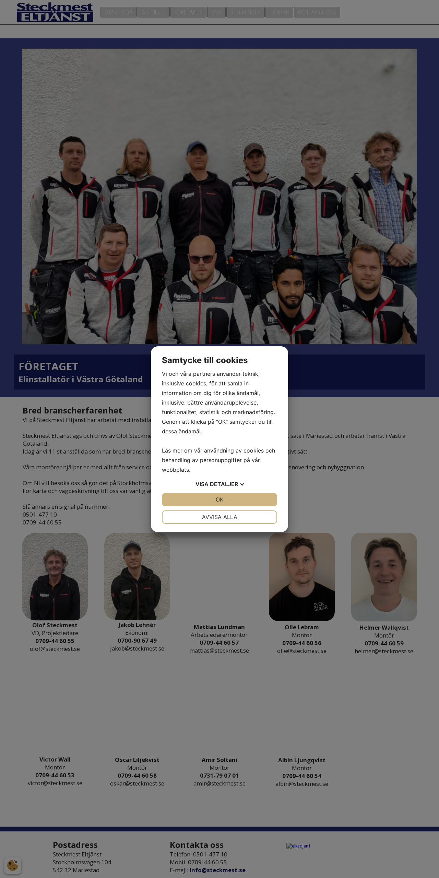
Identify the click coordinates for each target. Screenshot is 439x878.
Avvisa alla (219, 517)
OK (219, 499)
